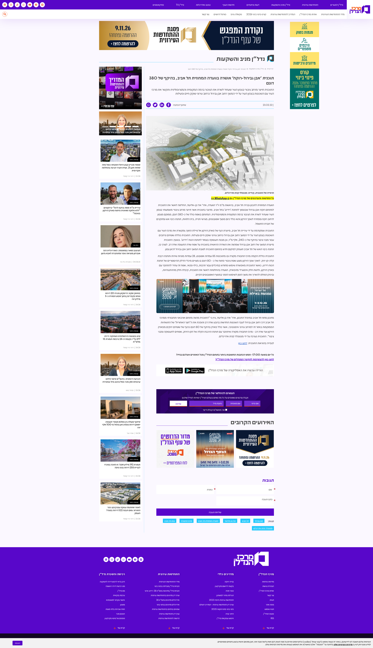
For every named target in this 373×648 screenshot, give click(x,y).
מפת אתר (270, 604)
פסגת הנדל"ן (268, 613)
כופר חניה (230, 590)
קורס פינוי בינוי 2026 (256, 14)
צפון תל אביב (169, 520)
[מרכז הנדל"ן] (360, 9)
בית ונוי (135, 245)
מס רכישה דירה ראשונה (115, 586)
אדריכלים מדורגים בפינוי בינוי (168, 604)
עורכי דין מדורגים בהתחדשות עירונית (165, 595)
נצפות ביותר (134, 159)
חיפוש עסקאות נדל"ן (225, 618)
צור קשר (205, 14)
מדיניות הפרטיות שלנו (343, 644)
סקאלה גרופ (236, 14)
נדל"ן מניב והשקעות (280, 4)
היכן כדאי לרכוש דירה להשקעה (112, 581)
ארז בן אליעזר (230, 520)
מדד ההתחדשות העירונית (333, 14)
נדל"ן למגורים (336, 4)
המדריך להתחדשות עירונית (283, 14)
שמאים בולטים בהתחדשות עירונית (166, 609)
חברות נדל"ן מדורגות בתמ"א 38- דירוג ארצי (162, 590)
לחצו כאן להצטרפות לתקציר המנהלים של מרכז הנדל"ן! (244, 359)
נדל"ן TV (180, 4)
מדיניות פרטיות (268, 581)
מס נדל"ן (121, 590)
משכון (122, 604)
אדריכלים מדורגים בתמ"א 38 (168, 599)
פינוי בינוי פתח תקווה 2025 (222, 609)
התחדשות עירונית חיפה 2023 (221, 599)
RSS (272, 618)
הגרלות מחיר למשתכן (225, 595)
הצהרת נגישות (268, 586)
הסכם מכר (120, 613)
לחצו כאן (242, 343)
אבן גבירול (259, 520)
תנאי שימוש (269, 609)
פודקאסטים (158, 4)
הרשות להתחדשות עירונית (169, 618)
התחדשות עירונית (310, 4)
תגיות (272, 599)
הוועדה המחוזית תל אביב (208, 520)
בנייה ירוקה (229, 581)
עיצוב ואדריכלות (203, 4)
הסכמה (17, 643)
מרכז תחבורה (186, 520)
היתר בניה (230, 613)
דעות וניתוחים (253, 4)
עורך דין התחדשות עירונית (169, 613)
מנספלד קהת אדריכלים (262, 528)
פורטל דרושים (220, 14)
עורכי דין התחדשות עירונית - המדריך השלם (216, 604)
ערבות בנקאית (119, 595)
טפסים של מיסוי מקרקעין (115, 618)
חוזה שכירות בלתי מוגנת (115, 609)
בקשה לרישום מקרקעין (224, 586)
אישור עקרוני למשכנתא (115, 599)
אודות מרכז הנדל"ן (308, 14)
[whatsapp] (148, 105)
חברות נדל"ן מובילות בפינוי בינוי (167, 586)
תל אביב (245, 520)
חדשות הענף (228, 4)
